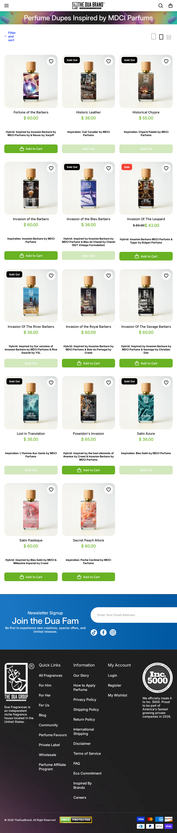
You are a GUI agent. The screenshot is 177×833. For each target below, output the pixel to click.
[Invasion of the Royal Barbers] (88, 295)
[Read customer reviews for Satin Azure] (146, 444)
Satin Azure (146, 433)
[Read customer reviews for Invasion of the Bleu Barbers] (88, 230)
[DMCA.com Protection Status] (76, 819)
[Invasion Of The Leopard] (146, 188)
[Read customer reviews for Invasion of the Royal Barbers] (88, 337)
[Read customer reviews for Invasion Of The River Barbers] (31, 337)
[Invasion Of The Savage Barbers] (146, 295)
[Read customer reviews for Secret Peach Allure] (88, 551)
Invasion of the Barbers (31, 219)
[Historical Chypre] (146, 81)
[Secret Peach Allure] (88, 509)
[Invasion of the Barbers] (31, 188)
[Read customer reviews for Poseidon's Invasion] (88, 444)
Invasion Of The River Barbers (31, 327)
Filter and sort (12, 36)
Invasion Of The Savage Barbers (146, 327)
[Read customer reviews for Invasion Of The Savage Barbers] (146, 337)
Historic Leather (88, 112)
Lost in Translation (31, 433)
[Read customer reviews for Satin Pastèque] (31, 551)
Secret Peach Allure (88, 540)
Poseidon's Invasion (88, 433)
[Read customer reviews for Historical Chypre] (146, 123)
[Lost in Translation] (31, 402)
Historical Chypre (146, 112)
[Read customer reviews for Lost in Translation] (31, 444)
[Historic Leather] (88, 81)
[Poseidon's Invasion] (88, 402)
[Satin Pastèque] (31, 509)
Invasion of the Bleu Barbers (88, 219)
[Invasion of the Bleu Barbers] (88, 188)
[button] (170, 5)
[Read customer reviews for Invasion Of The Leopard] (146, 230)
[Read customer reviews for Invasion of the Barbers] (31, 230)
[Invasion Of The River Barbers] (31, 295)
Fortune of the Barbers (31, 112)
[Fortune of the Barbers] (31, 81)
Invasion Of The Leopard (146, 219)
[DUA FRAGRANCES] (88, 5)
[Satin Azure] (146, 402)
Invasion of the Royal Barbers (88, 327)
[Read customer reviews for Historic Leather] (88, 123)
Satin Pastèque (31, 540)
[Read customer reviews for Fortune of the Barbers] (31, 123)
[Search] (160, 5)
